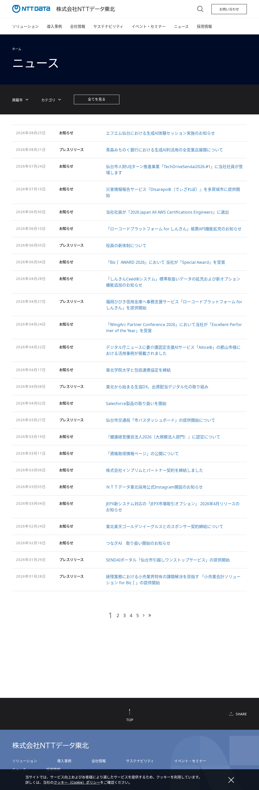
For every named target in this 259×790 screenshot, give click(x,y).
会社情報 (77, 26)
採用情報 (204, 26)
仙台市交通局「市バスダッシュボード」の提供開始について (160, 420)
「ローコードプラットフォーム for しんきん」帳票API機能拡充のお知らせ (174, 229)
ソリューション (25, 26)
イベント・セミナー (149, 26)
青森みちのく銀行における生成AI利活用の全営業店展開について (164, 150)
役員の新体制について (126, 245)
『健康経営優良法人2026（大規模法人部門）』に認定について (163, 437)
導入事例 (54, 26)
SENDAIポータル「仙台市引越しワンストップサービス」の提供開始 (168, 560)
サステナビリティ (108, 26)
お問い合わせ (229, 9)
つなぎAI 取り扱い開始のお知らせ (138, 543)
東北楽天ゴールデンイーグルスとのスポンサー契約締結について (164, 526)
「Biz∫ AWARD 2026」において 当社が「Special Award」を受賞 (165, 262)
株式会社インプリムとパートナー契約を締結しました (154, 470)
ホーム (16, 49)
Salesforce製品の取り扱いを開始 (136, 403)
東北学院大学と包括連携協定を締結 (138, 370)
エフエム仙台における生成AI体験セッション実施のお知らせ (160, 133)
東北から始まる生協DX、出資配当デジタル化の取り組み (157, 387)
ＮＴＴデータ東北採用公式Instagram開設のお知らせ (154, 487)
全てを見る (96, 99)
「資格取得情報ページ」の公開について (142, 453)
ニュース (181, 26)
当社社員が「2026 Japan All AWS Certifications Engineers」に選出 (167, 212)
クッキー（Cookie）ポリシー (77, 782)
